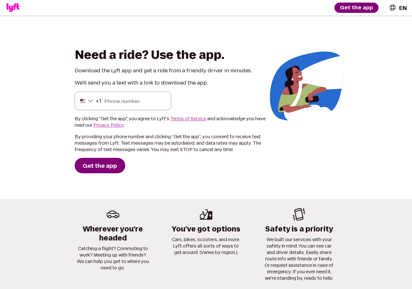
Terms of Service (188, 118)
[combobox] (398, 8)
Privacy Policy (108, 125)
